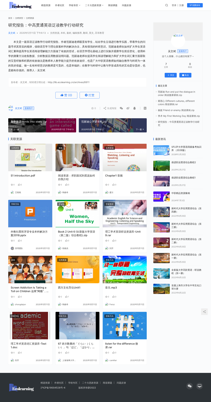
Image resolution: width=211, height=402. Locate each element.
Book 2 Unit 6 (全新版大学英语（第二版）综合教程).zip (76, 233)
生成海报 (111, 108)
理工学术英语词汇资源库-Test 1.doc (28, 345)
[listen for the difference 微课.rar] (125, 325)
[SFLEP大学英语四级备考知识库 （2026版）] (161, 150)
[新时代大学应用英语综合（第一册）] (161, 258)
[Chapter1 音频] (125, 157)
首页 (10, 18)
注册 (181, 5)
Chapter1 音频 (114, 175)
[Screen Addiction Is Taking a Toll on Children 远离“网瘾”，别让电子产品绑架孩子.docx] (30, 269)
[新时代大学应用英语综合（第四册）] (161, 212)
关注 (172, 75)
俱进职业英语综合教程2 (183, 162)
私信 (187, 75)
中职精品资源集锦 (180, 193)
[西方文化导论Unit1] (78, 269)
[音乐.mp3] (125, 269)
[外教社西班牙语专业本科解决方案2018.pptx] (30, 213)
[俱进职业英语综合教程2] (161, 166)
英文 (91, 32)
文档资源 (54, 32)
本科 (63, 32)
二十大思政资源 (93, 5)
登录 (174, 5)
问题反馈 (126, 5)
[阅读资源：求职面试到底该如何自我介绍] (78, 157)
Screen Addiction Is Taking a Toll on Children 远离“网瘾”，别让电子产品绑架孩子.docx (30, 289)
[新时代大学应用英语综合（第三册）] (161, 227)
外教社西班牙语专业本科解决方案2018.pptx (29, 233)
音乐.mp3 (111, 287)
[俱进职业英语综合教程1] (161, 181)
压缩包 (61, 204)
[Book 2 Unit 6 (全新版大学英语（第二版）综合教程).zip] (78, 213)
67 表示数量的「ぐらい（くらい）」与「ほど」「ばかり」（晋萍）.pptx (75, 345)
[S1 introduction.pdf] (30, 157)
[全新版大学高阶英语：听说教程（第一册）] (161, 273)
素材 (69, 32)
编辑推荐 (77, 32)
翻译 (85, 32)
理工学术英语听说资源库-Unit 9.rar (123, 233)
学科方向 (15, 204)
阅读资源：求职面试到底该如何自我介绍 (76, 177)
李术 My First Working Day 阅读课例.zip (179, 115)
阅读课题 (112, 5)
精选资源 (45, 5)
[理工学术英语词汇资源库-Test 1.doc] (30, 325)
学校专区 (73, 5)
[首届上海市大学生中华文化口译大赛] (161, 289)
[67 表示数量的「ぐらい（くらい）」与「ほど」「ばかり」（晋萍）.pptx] (78, 325)
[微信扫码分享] (121, 108)
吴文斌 (11, 32)
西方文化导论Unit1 (69, 287)
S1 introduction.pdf (23, 175)
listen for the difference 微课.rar (121, 345)
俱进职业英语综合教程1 (183, 177)
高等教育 (99, 32)
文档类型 (15, 148)
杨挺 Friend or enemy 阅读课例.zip (176, 110)
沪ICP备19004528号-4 (53, 387)
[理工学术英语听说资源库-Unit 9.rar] (125, 213)
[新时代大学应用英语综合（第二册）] (161, 243)
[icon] (189, 386)
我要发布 (196, 5)
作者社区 (59, 5)
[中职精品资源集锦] (161, 196)
